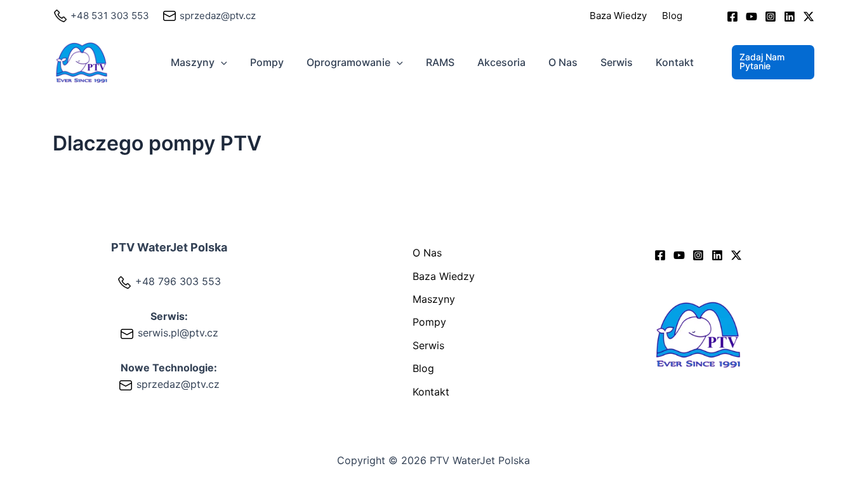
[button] (221, 62)
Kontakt (675, 62)
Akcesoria (501, 62)
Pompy (267, 62)
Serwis (616, 62)
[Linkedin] (789, 16)
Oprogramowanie (348, 62)
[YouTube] (751, 16)
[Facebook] (732, 16)
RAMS (440, 62)
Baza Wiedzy (618, 16)
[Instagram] (770, 16)
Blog (672, 16)
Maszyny (193, 62)
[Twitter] (808, 16)
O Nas (563, 62)
